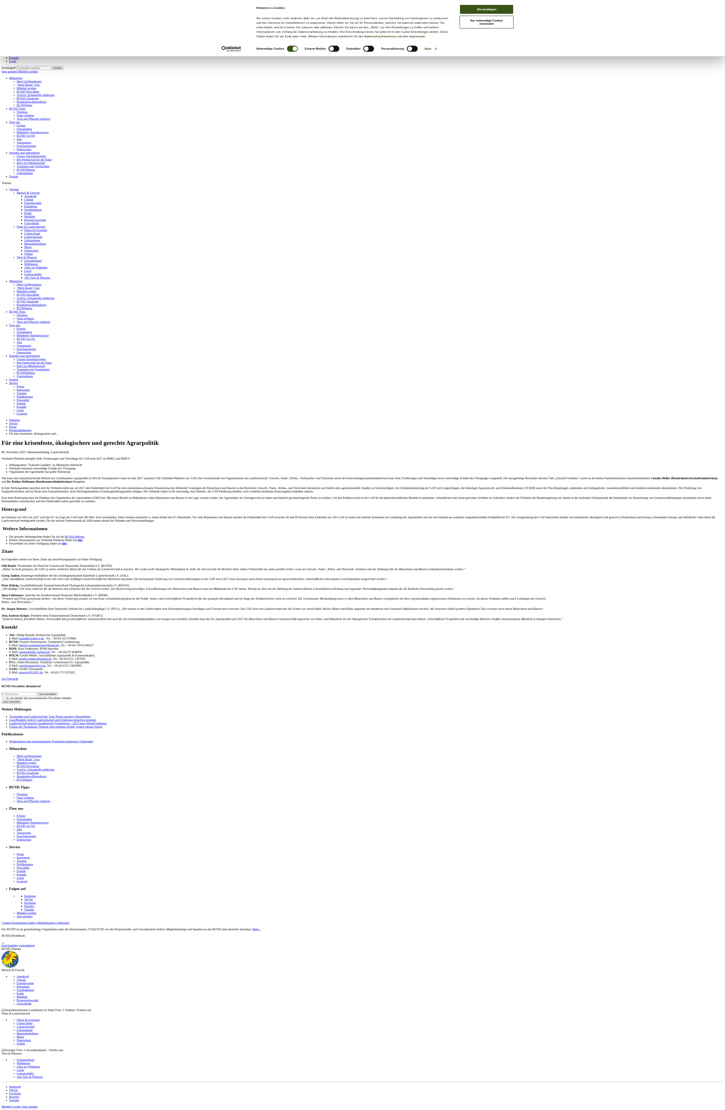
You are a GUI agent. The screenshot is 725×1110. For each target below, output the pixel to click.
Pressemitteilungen (20, 430)
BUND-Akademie (28, 98)
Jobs (19, 139)
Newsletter (23, 400)
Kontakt (14, 57)
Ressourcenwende (35, 220)
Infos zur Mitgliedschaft (31, 163)
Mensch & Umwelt (28, 192)
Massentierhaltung (35, 243)
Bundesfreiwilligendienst (31, 101)
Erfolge (21, 125)
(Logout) (22, 413)
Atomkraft (30, 196)
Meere (28, 247)
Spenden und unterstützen (24, 152)
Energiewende (32, 203)
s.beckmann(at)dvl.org (32, 665)
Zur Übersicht (10, 678)
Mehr (428, 48)
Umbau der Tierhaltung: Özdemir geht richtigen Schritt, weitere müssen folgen (55, 726)
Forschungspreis (26, 146)
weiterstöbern (27, 945)
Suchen (57, 68)
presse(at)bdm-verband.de (34, 652)
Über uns (14, 122)
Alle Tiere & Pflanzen (37, 277)
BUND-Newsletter (28, 91)
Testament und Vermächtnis (33, 166)
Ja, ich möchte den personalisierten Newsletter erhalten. (39, 698)
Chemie (28, 199)
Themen (14, 189)
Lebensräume (32, 240)
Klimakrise (30, 206)
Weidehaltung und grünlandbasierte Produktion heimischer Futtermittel (51, 741)
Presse (20, 386)
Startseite (14, 420)
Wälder (28, 254)
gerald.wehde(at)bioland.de (35, 658)
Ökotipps (22, 112)
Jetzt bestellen (10, 945)
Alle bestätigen (486, 9)
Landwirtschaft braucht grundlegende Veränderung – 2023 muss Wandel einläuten (58, 723)
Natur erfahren (25, 115)
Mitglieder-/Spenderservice (33, 132)
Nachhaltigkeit (33, 209)
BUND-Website (74, 536)
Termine (21, 393)
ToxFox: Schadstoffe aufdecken (36, 95)
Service (13, 383)
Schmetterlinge (33, 260)
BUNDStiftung (26, 169)
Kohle (28, 213)
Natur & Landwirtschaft (31, 226)
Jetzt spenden (10, 71)
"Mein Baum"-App (28, 84)
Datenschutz (24, 149)
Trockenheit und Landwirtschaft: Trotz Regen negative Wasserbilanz (50, 716)
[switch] (334, 49)
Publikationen (25, 396)
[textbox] (33, 68)
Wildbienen (31, 264)
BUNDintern (24, 105)
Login (12, 61)
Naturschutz (31, 250)
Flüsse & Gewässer (35, 230)
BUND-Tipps (17, 108)
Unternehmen (25, 173)
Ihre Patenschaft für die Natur (34, 159)
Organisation (24, 129)
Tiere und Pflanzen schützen (33, 118)
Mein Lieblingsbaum (29, 81)
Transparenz (24, 142)
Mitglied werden (28, 71)
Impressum (417, 36)
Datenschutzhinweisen (380, 36)
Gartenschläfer (33, 274)
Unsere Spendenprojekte (31, 156)
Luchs (28, 271)
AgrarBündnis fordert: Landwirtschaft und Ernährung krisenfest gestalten (52, 720)
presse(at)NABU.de (31, 672)
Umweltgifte (31, 223)
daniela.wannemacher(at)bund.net (39, 645)
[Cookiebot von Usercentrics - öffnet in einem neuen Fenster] (231, 49)
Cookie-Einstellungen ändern (19, 922)
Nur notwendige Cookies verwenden (486, 22)
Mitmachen (15, 78)
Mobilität (29, 216)
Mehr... (256, 929)
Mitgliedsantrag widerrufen (53, 922)
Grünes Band (32, 233)
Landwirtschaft (33, 237)
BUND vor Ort (26, 135)
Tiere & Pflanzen (27, 257)
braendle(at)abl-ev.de (31, 638)
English (13, 176)
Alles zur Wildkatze (36, 267)
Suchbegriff (8, 67)
